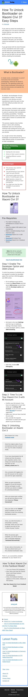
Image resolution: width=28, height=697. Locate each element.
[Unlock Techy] (8, 2)
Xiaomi (6, 619)
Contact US (6, 681)
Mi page (12, 410)
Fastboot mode (9, 437)
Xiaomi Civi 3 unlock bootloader (13, 621)
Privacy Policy (6, 678)
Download (9, 234)
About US (5, 673)
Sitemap (5, 676)
